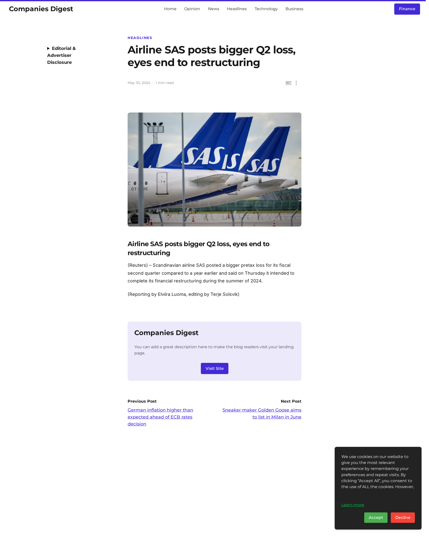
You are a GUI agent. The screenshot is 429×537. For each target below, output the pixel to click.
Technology (266, 8)
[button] (296, 83)
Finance (407, 8)
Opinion (192, 8)
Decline (402, 517)
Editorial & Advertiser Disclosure (61, 55)
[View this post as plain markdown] (289, 83)
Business (294, 8)
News (213, 8)
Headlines (237, 8)
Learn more (352, 504)
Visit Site (215, 368)
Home (170, 8)
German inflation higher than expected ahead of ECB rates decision (160, 417)
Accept (376, 517)
